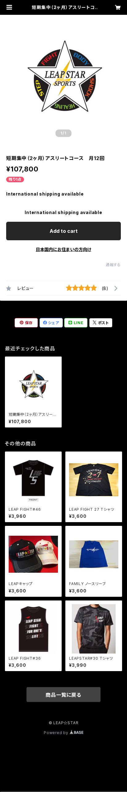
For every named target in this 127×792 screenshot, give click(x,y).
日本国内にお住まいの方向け (63, 249)
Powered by (57, 732)
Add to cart (64, 231)
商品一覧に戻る (63, 695)
